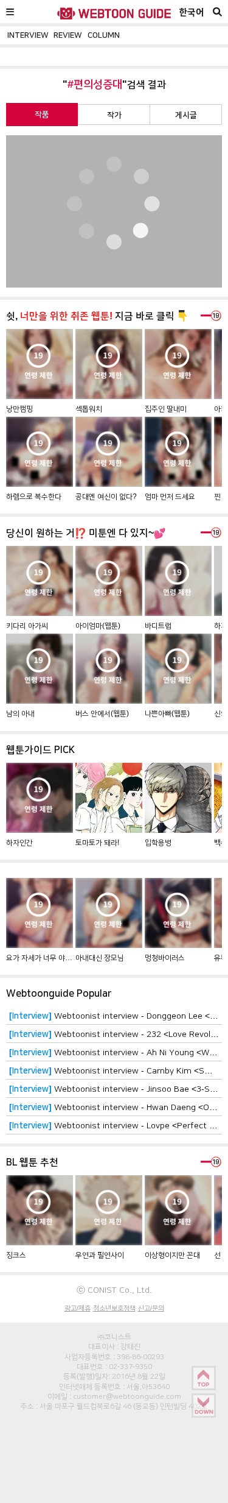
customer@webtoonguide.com (127, 1396)
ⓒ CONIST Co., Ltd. (114, 1290)
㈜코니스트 (114, 1336)
